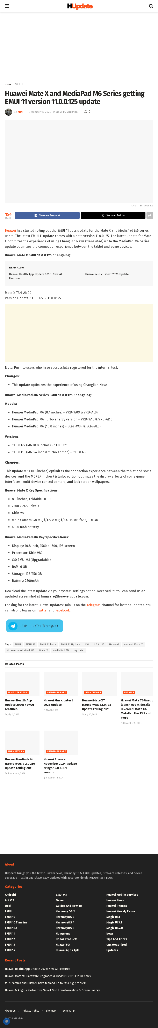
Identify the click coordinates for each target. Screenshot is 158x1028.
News (110, 933)
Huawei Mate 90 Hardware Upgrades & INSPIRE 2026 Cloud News (48, 976)
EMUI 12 (10, 939)
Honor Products (67, 939)
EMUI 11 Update (71, 644)
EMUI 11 (19, 84)
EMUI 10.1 (11, 928)
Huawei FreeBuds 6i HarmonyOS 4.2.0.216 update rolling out (20, 763)
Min (20, 111)
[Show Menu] (7, 6)
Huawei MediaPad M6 (21, 650)
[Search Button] (151, 6)
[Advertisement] (79, 47)
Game (60, 900)
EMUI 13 (10, 944)
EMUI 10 (10, 917)
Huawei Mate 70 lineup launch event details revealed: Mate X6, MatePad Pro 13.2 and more (137, 709)
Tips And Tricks (116, 939)
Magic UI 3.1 (114, 922)
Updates (72, 111)
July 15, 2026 (13, 714)
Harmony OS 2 (65, 911)
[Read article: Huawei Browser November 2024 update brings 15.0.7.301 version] (61, 743)
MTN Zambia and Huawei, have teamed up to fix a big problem (45, 983)
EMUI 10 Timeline (16, 922)
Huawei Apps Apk (17, 692)
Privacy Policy (30, 1010)
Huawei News (115, 900)
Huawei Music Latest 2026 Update (107, 274)
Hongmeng (63, 933)
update (79, 650)
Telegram (94, 605)
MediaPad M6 (61, 650)
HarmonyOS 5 (93, 692)
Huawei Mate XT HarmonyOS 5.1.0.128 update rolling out (96, 705)
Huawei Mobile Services (122, 895)
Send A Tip (69, 1010)
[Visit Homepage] (79, 6)
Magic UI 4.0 (114, 928)
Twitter (42, 610)
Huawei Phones (116, 906)
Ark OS (9, 900)
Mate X (43, 650)
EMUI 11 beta (48, 644)
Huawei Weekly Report (121, 911)
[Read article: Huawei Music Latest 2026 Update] (61, 684)
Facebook (62, 610)
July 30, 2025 (90, 714)
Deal (8, 906)
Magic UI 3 (113, 917)
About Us (10, 1010)
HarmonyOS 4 (16, 751)
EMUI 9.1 (61, 895)
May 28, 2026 (51, 710)
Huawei (10, 231)
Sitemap (51, 1010)
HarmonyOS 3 (65, 917)
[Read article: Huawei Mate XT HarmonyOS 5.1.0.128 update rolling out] (99, 684)
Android (10, 895)
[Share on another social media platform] (149, 215)
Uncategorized (116, 944)
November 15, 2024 (132, 723)
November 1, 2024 (54, 778)
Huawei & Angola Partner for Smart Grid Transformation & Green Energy (52, 990)
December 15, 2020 (40, 111)
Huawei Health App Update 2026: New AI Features (19, 705)
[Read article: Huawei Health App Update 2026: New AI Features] (22, 684)
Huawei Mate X (133, 644)
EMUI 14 (10, 950)
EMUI (18, 644)
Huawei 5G (63, 944)
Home (8, 84)
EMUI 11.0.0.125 (95, 644)
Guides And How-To (69, 906)
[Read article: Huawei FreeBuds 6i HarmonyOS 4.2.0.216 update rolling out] (22, 743)
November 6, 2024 (16, 773)
